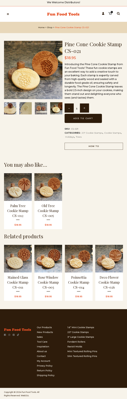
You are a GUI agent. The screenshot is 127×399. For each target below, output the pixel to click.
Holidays (69, 136)
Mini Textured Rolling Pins (82, 351)
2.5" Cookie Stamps (92, 132)
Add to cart (83, 118)
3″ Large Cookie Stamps (80, 337)
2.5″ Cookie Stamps (78, 332)
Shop (50, 27)
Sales (40, 337)
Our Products (44, 327)
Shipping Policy (46, 375)
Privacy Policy (45, 366)
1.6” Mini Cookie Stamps (80, 327)
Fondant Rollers (76, 342)
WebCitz (25, 395)
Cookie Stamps (112, 132)
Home (41, 27)
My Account (43, 361)
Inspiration (43, 346)
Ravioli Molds (74, 346)
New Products (45, 332)
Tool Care (42, 342)
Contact (41, 356)
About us (42, 351)
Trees (79, 136)
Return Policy (44, 370)
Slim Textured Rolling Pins (82, 356)
